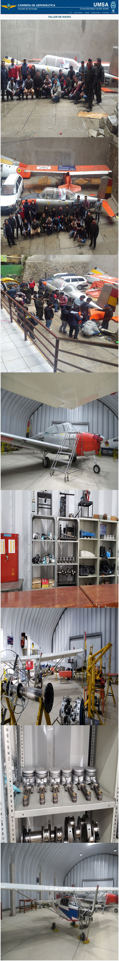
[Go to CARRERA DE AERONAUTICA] (6, 6)
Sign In (115, 1)
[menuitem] (71, 13)
